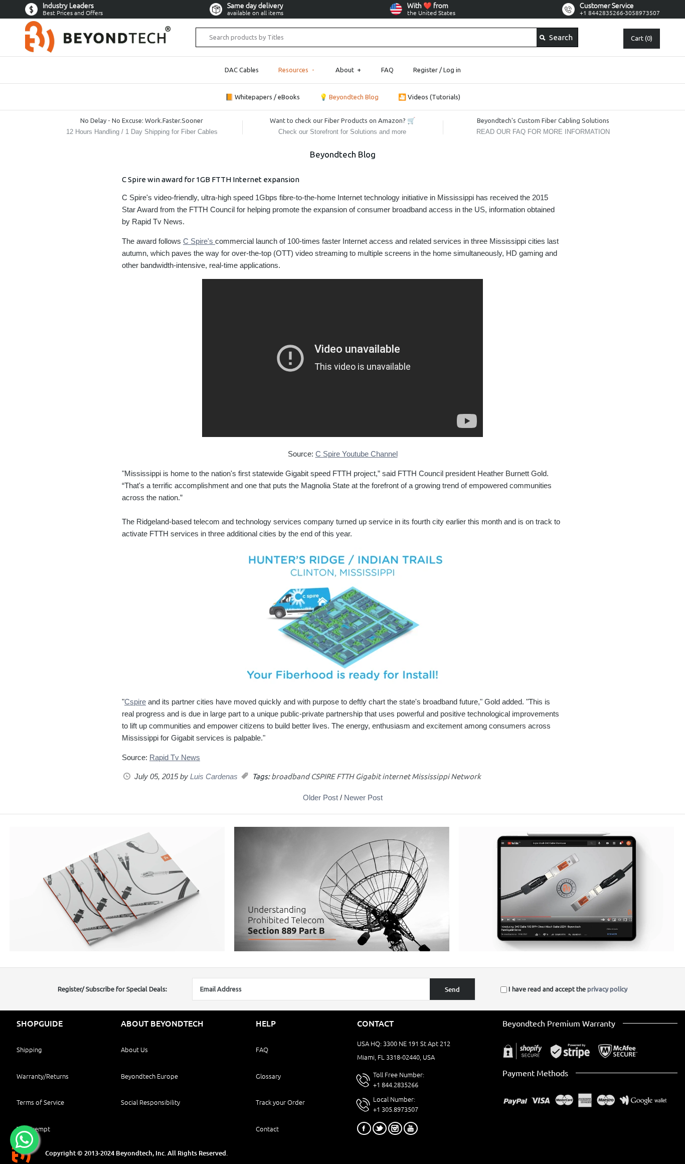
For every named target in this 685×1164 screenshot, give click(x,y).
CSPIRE (323, 776)
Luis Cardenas (214, 776)
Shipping (29, 1049)
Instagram (395, 1128)
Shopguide (40, 1023)
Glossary (268, 1076)
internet (396, 776)
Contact (267, 1128)
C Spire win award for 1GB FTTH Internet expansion (210, 179)
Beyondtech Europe (149, 1076)
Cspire (135, 701)
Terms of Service (40, 1102)
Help (266, 1023)
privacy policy (607, 988)
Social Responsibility (150, 1102)
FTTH (345, 776)
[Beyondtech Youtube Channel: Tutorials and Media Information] (566, 948)
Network (466, 776)
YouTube (411, 1128)
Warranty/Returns (43, 1076)
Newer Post (363, 797)
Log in (452, 69)
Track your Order (280, 1102)
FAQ (387, 69)
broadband (290, 776)
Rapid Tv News (174, 757)
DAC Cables (242, 69)
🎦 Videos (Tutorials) (429, 96)
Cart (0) (641, 38)
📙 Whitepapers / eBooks (262, 96)
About (348, 69)
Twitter (380, 1128)
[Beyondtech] (97, 27)
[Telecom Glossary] (341, 948)
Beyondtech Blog (343, 154)
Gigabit (368, 776)
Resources (296, 69)
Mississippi (430, 776)
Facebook (364, 1128)
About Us (134, 1049)
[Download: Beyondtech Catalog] (117, 948)
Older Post (320, 797)
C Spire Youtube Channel (356, 454)
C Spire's (199, 241)
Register (425, 69)
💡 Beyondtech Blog (349, 96)
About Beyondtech (162, 1023)
